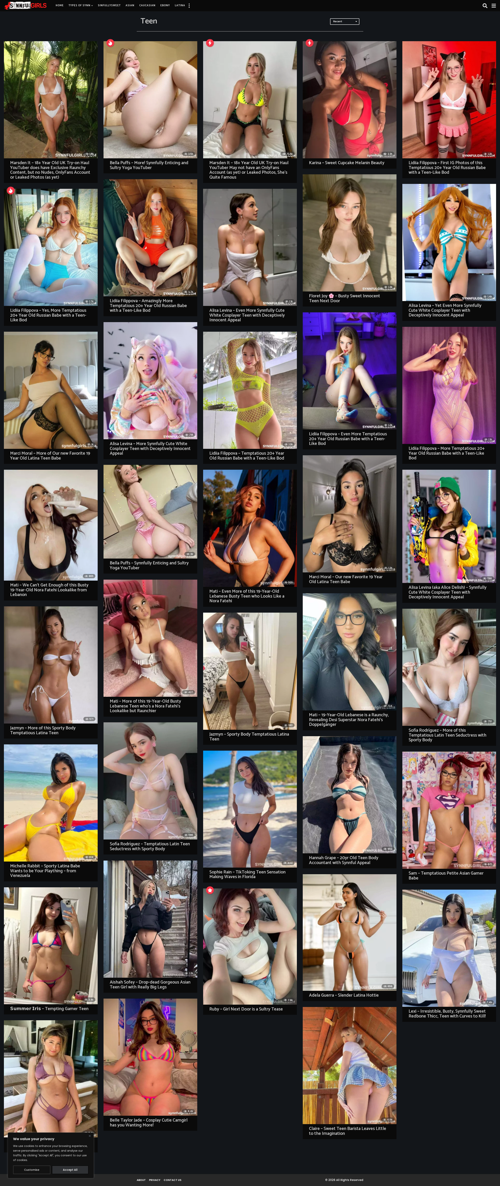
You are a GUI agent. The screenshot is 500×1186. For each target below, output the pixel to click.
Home (60, 6)
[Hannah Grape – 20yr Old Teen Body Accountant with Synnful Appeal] (349, 794)
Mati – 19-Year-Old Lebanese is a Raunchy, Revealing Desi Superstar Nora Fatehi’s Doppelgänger (349, 719)
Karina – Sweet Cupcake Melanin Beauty (346, 163)
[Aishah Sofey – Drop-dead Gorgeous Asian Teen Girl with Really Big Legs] (150, 919)
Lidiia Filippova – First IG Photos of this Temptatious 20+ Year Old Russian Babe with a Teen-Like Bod (447, 167)
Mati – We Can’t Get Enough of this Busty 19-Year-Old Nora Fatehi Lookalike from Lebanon (49, 590)
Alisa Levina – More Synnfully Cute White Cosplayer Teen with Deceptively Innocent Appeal (150, 448)
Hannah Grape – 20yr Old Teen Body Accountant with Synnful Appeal (343, 860)
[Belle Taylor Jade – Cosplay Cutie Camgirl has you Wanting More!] (150, 1057)
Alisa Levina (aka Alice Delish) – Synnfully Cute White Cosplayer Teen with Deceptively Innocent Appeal (448, 592)
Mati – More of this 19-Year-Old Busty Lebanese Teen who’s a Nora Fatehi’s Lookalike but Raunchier (145, 706)
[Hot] (110, 43)
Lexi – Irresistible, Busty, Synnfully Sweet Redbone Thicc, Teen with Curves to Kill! (447, 1014)
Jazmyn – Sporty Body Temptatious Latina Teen (249, 737)
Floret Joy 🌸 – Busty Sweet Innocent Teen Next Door (344, 298)
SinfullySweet (109, 6)
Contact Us (172, 1180)
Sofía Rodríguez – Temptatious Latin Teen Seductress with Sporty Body (150, 846)
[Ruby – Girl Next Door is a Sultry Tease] (250, 946)
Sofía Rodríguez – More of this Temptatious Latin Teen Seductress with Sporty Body (447, 735)
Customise (31, 1170)
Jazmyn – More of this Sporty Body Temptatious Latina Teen (43, 730)
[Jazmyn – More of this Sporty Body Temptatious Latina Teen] (51, 665)
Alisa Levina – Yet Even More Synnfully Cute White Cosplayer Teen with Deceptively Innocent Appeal (445, 310)
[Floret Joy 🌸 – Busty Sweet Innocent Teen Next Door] (349, 232)
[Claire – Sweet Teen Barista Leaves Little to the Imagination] (349, 1065)
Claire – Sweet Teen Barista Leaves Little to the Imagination (347, 1131)
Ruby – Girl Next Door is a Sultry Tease (246, 1009)
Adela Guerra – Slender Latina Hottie (344, 995)
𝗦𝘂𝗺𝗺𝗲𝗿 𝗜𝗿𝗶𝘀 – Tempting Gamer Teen (49, 1008)
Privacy (154, 1180)
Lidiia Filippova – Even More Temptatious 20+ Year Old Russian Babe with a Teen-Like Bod (348, 438)
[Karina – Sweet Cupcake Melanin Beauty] (349, 99)
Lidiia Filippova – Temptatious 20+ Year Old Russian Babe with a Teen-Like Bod (246, 456)
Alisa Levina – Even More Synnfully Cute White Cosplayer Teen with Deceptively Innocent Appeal (247, 315)
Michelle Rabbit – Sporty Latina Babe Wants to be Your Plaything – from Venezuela (45, 871)
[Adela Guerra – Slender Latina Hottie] (349, 932)
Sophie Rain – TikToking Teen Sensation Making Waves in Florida (247, 875)
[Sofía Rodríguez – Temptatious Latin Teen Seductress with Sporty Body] (150, 780)
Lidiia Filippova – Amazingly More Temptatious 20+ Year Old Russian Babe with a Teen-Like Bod (148, 305)
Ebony (165, 6)
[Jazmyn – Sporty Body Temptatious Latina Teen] (250, 671)
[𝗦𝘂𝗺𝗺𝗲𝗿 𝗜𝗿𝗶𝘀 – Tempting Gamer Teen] (51, 945)
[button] (189, 6)
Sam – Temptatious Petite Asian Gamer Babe (446, 876)
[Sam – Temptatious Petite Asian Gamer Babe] (449, 810)
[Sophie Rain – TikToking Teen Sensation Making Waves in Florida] (250, 809)
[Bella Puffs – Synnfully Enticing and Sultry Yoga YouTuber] (150, 512)
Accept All (70, 1170)
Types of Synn (79, 6)
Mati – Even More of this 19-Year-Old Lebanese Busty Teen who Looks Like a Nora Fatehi (246, 596)
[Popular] (210, 890)
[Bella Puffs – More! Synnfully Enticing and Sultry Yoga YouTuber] (150, 99)
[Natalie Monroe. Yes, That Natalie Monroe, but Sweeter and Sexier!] (51, 1078)
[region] (51, 1155)
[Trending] (210, 43)
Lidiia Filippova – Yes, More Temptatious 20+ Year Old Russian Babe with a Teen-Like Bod (48, 315)
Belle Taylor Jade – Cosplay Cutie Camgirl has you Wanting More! (149, 1123)
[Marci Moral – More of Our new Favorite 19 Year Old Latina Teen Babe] (51, 390)
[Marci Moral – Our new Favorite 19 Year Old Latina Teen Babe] (349, 513)
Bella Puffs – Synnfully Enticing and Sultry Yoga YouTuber (149, 566)
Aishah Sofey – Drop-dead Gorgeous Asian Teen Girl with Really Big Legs (150, 985)
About (141, 1180)
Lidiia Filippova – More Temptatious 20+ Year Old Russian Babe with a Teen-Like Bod (447, 453)
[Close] (89, 1135)
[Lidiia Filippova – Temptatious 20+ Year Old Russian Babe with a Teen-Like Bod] (250, 390)
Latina (180, 6)
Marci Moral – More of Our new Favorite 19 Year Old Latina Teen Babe (50, 456)
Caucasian (147, 6)
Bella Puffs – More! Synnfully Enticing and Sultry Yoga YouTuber (149, 165)
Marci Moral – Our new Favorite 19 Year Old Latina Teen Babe (346, 579)
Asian (130, 6)
